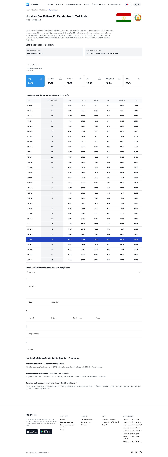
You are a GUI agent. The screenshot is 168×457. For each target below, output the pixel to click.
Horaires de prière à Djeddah (132, 431)
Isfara (30, 302)
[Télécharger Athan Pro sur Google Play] (46, 431)
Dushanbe (31, 286)
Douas (86, 4)
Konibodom (77, 318)
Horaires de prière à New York (132, 425)
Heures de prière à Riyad (131, 433)
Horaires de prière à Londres (132, 422)
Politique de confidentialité (110, 422)
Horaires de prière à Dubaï (131, 428)
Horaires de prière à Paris (131, 419)
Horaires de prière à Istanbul (132, 441)
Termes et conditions (108, 419)
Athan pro (35, 4)
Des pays (59, 4)
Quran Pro (105, 425)
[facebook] (132, 452)
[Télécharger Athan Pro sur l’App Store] (32, 431)
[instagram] (140, 452)
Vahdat (30, 350)
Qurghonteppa (33, 334)
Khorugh (31, 318)
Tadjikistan (43, 10)
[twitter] (136, 452)
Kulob (98, 318)
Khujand (53, 318)
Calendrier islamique (73, 4)
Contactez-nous (114, 4)
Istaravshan (55, 302)
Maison (50, 4)
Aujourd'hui (32, 65)
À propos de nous (98, 4)
